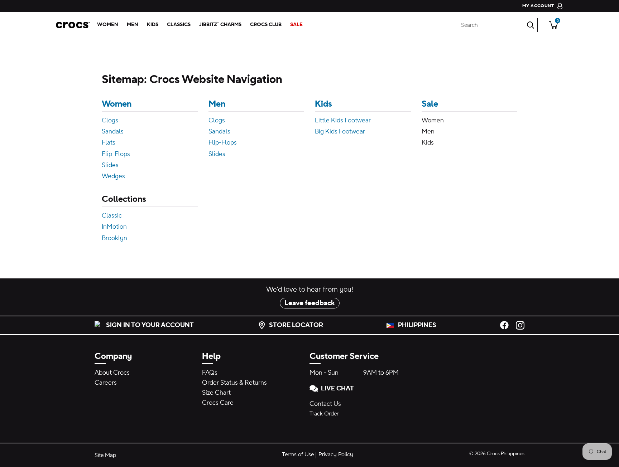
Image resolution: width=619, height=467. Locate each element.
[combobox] (498, 25)
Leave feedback (309, 303)
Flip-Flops (116, 154)
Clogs (110, 120)
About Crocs (112, 373)
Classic (112, 215)
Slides (110, 165)
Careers (106, 383)
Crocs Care (218, 403)
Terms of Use (298, 454)
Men (216, 104)
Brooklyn (114, 238)
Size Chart (216, 393)
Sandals (113, 131)
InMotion (114, 227)
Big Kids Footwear (340, 131)
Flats (108, 142)
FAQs (209, 373)
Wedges (113, 176)
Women (116, 104)
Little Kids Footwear (343, 120)
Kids (323, 104)
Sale (430, 104)
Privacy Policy (335, 454)
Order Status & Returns (234, 383)
